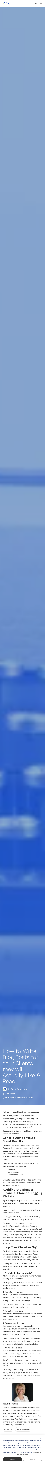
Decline (32, 1459)
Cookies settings (22, 1454)
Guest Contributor (19, 1089)
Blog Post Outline (17, 1419)
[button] (41, 3)
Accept (12, 1459)
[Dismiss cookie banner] (40, 1438)
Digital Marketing (23, 1429)
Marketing (8, 1429)
